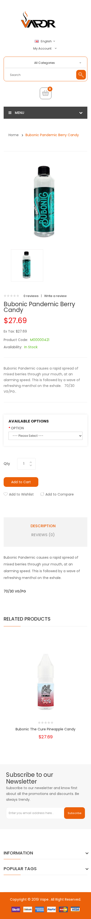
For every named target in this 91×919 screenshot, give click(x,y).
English (46, 41)
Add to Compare (59, 494)
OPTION (17, 428)
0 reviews (31, 296)
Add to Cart (21, 482)
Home (13, 135)
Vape (44, 899)
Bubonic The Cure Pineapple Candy (45, 729)
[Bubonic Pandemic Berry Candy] (27, 265)
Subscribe (74, 813)
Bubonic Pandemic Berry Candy (52, 135)
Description (43, 526)
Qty (7, 463)
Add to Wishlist (21, 494)
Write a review (55, 296)
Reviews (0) (43, 535)
